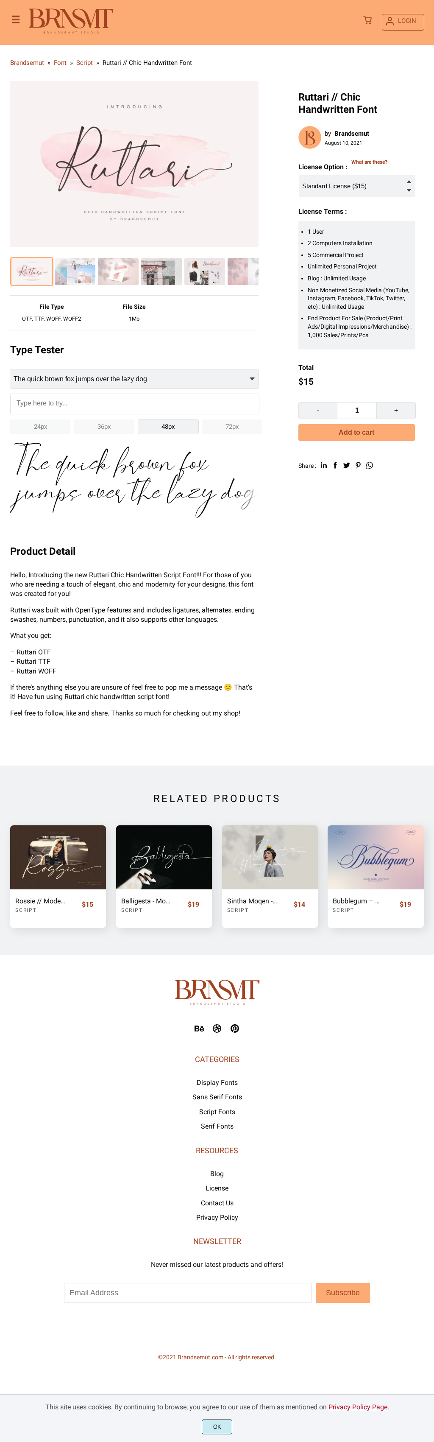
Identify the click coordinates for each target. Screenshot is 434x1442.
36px (104, 426)
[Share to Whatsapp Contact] (369, 465)
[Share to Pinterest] (358, 465)
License (217, 1188)
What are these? (369, 162)
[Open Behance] (199, 1031)
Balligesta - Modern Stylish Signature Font (146, 901)
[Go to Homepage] (71, 33)
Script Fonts (217, 1112)
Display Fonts (217, 1083)
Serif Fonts (217, 1126)
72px (232, 426)
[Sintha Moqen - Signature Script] (270, 857)
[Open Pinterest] (235, 1031)
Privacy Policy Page (357, 1407)
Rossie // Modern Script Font (41, 901)
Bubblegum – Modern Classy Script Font (358, 901)
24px (40, 426)
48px (168, 426)
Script (26, 910)
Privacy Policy (217, 1217)
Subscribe (343, 1292)
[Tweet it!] (347, 465)
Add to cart (356, 432)
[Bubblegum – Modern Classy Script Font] (375, 857)
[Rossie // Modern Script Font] (58, 857)
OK (217, 1427)
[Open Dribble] (217, 1031)
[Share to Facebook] (335, 465)
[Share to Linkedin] (324, 465)
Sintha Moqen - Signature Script (252, 901)
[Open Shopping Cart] (367, 21)
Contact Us (217, 1203)
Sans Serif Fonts (217, 1097)
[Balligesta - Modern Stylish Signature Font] (164, 857)
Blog (217, 1174)
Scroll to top (426, 1012)
